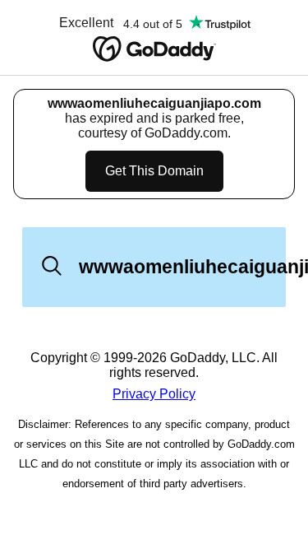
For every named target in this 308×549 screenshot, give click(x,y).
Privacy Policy (154, 394)
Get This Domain (154, 171)
